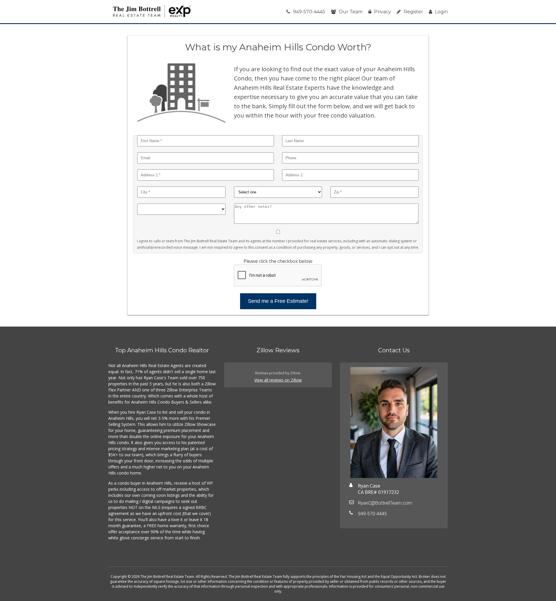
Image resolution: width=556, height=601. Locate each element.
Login (441, 11)
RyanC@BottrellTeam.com (385, 503)
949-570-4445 (309, 11)
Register (413, 11)
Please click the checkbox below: (278, 261)
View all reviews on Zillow (278, 380)
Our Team (351, 11)
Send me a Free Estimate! (278, 301)
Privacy (382, 11)
